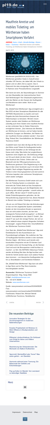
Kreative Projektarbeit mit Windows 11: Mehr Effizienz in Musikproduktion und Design (23, 330)
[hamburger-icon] (45, 4)
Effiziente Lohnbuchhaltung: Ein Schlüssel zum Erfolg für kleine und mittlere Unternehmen (24, 339)
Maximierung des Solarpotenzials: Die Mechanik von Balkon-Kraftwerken (23, 348)
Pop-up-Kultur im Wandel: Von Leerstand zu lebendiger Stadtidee (24, 372)
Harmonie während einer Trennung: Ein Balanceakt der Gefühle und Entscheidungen (23, 363)
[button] (25, 387)
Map (36, 412)
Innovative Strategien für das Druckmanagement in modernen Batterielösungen (21, 320)
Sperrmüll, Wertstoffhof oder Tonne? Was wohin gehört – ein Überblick (24, 355)
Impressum (16, 412)
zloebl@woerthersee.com (20, 277)
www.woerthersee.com (21, 282)
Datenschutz (27, 412)
